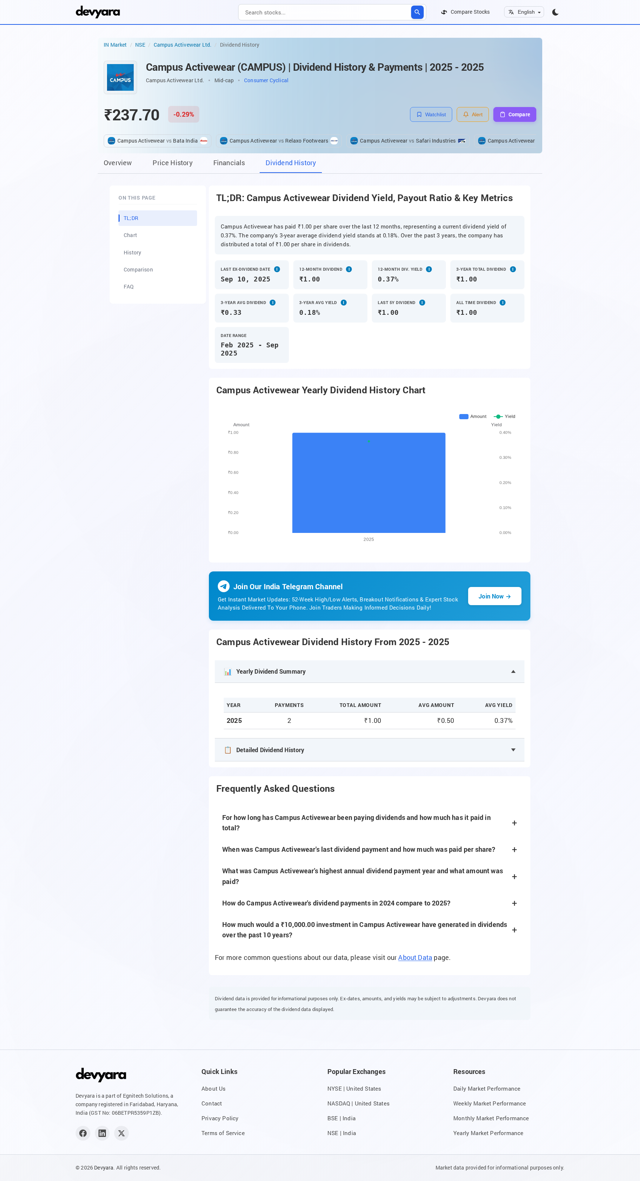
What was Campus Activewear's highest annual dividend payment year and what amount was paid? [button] (362, 876)
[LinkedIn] (102, 1133)
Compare (519, 114)
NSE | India (341, 1133)
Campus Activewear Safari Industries (408, 140)
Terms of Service (223, 1133)
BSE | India (341, 1118)
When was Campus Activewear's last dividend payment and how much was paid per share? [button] (359, 849)
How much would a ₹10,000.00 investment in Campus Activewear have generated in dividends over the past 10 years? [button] (364, 929)
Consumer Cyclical (266, 80)
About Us (213, 1088)
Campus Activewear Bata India (157, 140)
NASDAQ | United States (358, 1103)
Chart (130, 234)
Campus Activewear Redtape (525, 140)
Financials (229, 163)
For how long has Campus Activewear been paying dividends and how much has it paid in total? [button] (356, 822)
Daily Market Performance (486, 1088)
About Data (415, 957)
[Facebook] (83, 1133)
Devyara (103, 1167)
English (526, 12)
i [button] (277, 269)
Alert (477, 114)
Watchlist (435, 114)
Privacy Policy (220, 1118)
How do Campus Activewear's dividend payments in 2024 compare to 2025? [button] (336, 903)
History (132, 252)
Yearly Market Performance (488, 1133)
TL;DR (131, 217)
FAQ (129, 286)
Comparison (138, 269)
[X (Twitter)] (121, 1133)
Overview (118, 163)
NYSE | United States (354, 1088)
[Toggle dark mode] (555, 12)
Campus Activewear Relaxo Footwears (279, 140)
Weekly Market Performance (489, 1103)
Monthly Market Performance (491, 1118)
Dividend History (291, 163)
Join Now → (495, 596)
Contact (211, 1103)
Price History (172, 163)
